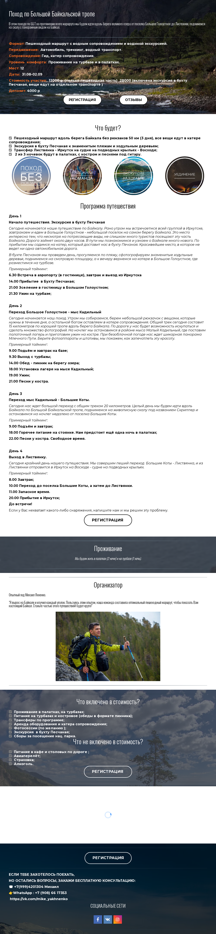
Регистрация (82, 100)
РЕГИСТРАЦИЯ (108, 520)
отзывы (133, 100)
